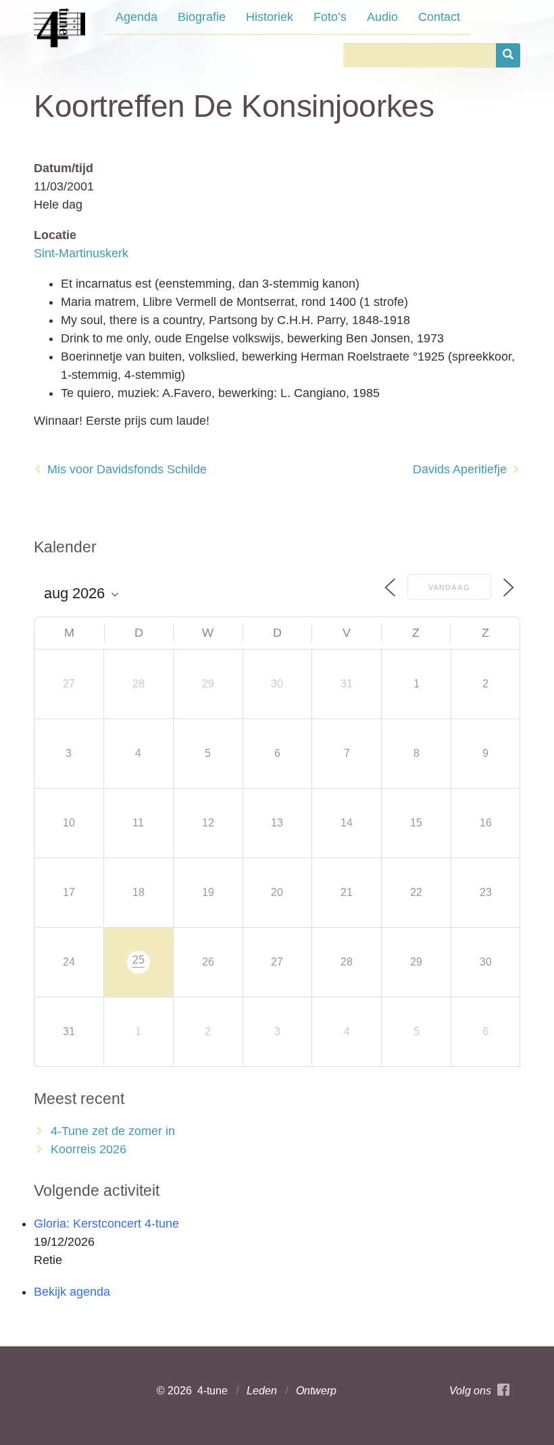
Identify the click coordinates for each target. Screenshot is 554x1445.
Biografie (202, 17)
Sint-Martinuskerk (81, 253)
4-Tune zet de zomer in (113, 1131)
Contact (439, 17)
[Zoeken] (508, 55)
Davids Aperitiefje (460, 469)
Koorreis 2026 (88, 1149)
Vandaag (449, 587)
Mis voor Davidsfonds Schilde (127, 469)
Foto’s (330, 17)
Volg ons (473, 1390)
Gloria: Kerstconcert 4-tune (106, 1223)
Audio (382, 17)
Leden (262, 1390)
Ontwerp (316, 1390)
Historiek (269, 17)
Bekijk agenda (72, 1291)
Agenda (136, 17)
